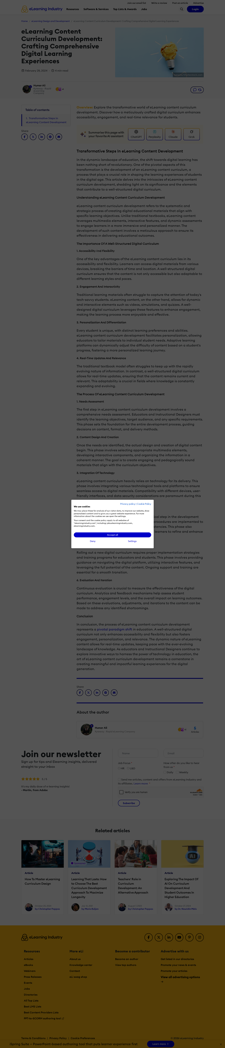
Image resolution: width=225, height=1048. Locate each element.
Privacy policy (127, 503)
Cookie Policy (144, 503)
